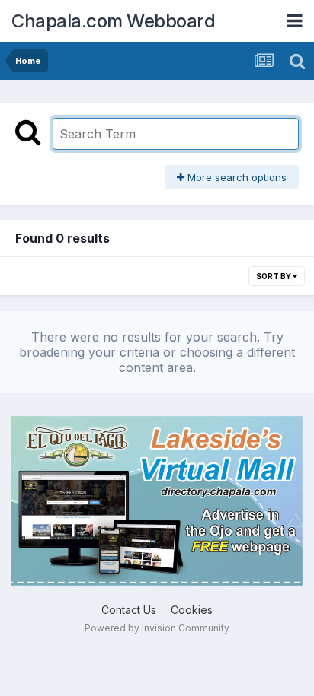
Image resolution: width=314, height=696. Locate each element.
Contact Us (128, 609)
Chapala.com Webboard (113, 21)
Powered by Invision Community (157, 628)
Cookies (192, 609)
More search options (235, 177)
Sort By (274, 276)
